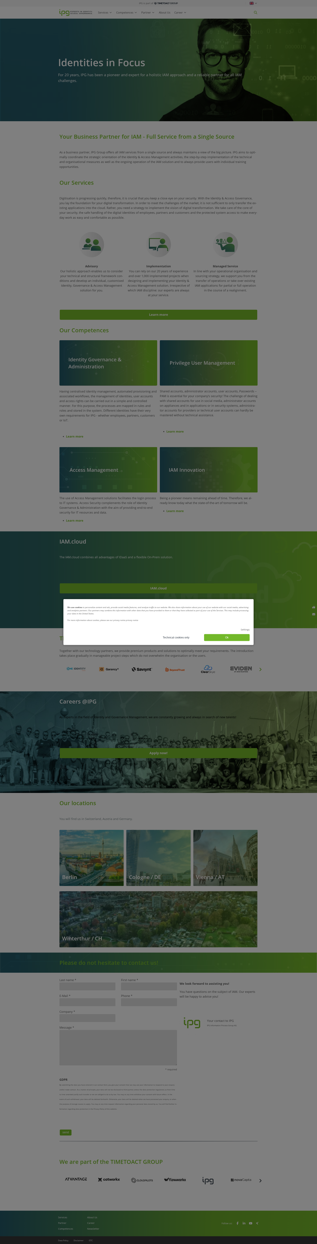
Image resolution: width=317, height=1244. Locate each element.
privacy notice (132, 620)
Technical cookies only (176, 637)
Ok (227, 637)
